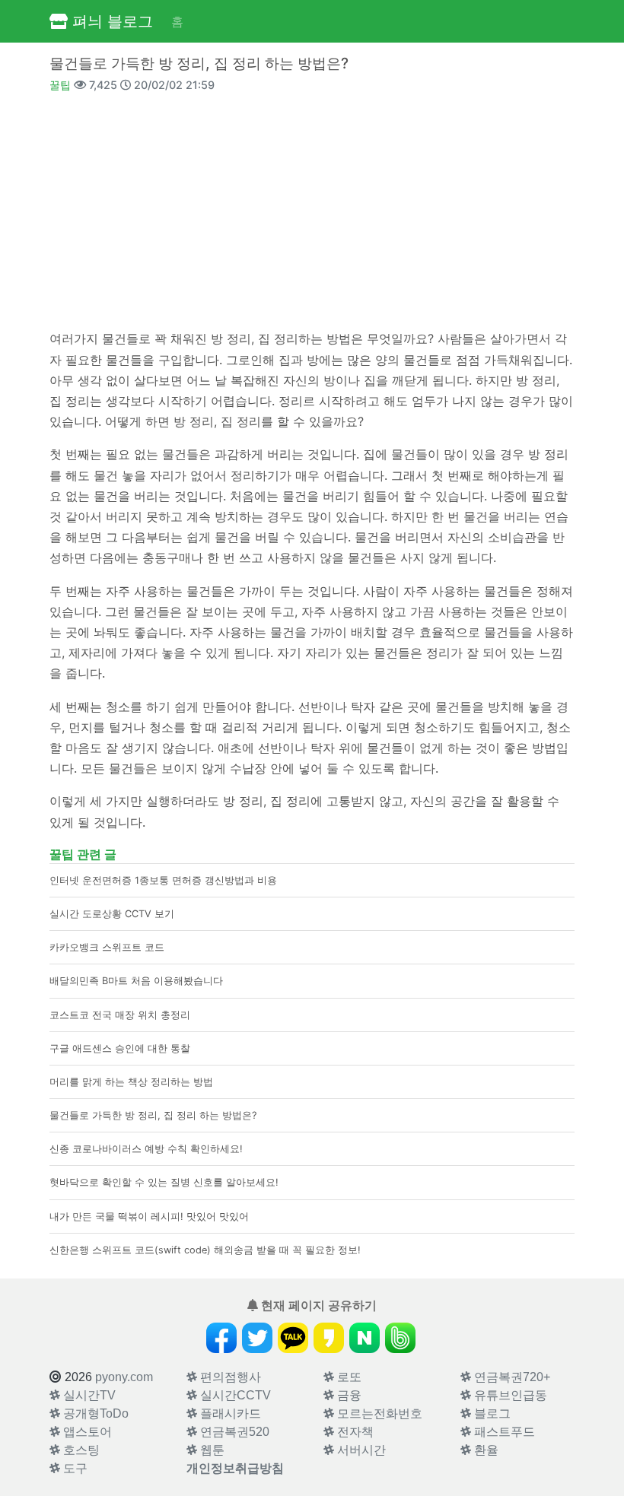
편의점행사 (229, 1377)
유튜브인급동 (509, 1395)
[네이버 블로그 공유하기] (364, 1338)
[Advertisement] (312, 209)
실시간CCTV (234, 1395)
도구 (74, 1468)
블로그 (491, 1413)
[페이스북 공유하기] (221, 1338)
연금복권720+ (510, 1377)
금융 (347, 1395)
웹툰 (210, 1450)
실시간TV (88, 1395)
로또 (347, 1377)
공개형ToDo (94, 1413)
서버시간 (360, 1450)
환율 (484, 1450)
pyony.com (124, 1377)
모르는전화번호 (378, 1413)
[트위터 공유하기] (257, 1338)
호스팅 (80, 1450)
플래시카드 (229, 1413)
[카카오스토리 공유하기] (329, 1338)
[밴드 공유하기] (400, 1338)
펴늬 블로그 (110, 21)
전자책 (354, 1431)
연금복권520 (233, 1431)
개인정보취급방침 (235, 1468)
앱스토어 (86, 1431)
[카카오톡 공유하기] (293, 1338)
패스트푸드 (503, 1431)
